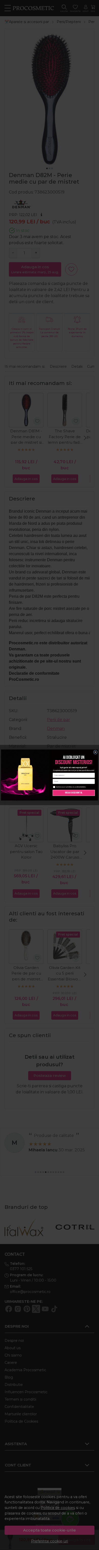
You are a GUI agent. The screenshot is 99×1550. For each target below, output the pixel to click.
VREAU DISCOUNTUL (74, 792)
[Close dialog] (95, 752)
